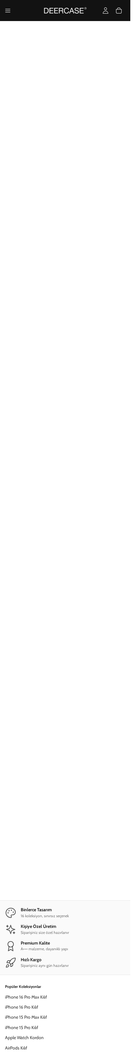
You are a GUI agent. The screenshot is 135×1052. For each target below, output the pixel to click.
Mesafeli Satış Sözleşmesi (28, 864)
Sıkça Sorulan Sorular (24, 900)
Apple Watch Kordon (24, 828)
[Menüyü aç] (8, 11)
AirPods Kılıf (16, 838)
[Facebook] (44, 1043)
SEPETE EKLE (65, 404)
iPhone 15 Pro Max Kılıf (26, 808)
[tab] (60, 146)
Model (72, 261)
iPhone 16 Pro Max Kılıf (26, 788)
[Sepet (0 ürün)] (118, 10)
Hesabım (13, 957)
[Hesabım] (105, 10)
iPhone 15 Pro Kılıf (21, 818)
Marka (15, 261)
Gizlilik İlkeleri (17, 875)
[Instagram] (54, 1043)
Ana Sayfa (13, 160)
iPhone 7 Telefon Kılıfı (45, 160)
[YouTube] (65, 1043)
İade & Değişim (19, 921)
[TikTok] (76, 1043)
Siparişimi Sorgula (21, 911)
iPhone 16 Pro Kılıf (21, 798)
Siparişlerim (15, 967)
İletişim (12, 931)
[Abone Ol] (110, 996)
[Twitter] (87, 1043)
